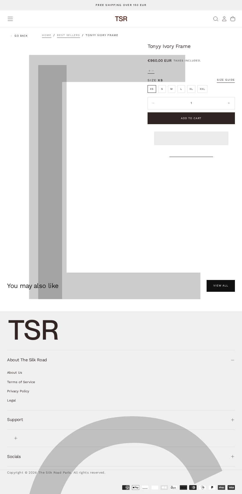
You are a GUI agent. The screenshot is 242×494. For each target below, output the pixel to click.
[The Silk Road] (33, 330)
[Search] (215, 18)
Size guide (226, 79)
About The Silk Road (27, 359)
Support (15, 419)
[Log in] (224, 18)
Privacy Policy (18, 391)
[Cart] (233, 18)
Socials (14, 456)
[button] (191, 134)
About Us (14, 372)
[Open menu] (10, 19)
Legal (11, 400)
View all (220, 285)
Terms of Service (21, 382)
